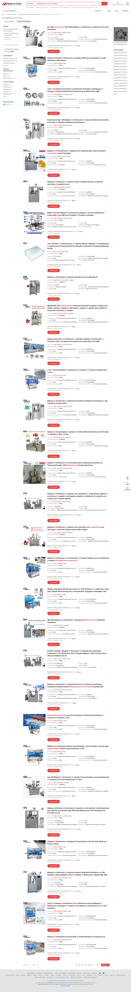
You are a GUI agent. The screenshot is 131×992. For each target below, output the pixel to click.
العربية (83, 975)
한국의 (78, 975)
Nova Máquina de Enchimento (122, 64)
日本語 (35, 975)
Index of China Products (76, 977)
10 (29, 965)
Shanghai (7, 89)
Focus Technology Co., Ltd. (62, 980)
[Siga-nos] (103, 973)
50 (37, 965)
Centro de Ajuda (31, 973)
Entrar (127, 5)
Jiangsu (7, 91)
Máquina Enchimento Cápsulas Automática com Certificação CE (72, 277)
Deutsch (52, 975)
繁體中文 (29, 975)
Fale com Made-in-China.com (75, 973)
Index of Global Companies (90, 977)
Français (41, 975)
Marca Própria (9, 78)
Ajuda (109, 11)
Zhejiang (7, 84)
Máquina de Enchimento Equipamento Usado (83, 7)
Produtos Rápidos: (30, 7)
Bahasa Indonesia (121, 975)
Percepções (94, 973)
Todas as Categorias (10, 11)
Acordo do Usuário (48, 973)
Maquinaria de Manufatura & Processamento (10, 30)
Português (58, 975)
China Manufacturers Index (61, 977)
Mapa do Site (87, 973)
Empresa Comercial (10, 58)
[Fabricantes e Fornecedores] (11, 4)
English (17, 975)
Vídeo (25, 26)
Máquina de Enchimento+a (42, 7)
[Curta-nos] (100, 973)
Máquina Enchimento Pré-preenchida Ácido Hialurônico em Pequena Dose (76, 937)
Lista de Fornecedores (24, 21)
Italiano (65, 975)
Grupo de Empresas (9, 63)
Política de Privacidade (60, 973)
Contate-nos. (8, 104)
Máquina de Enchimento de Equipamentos (60, 7)
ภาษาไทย (100, 975)
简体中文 (23, 975)
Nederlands (90, 975)
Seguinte (104, 965)
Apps (116, 11)
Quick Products (50, 977)
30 (33, 965)
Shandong (7, 87)
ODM (6, 76)
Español (47, 975)
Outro (5, 65)
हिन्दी (95, 975)
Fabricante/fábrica (10, 61)
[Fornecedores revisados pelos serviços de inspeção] (11, 49)
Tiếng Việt (112, 975)
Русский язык (72, 975)
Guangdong (8, 94)
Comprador (98, 11)
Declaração (39, 973)
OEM (6, 73)
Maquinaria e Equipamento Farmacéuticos (11, 34)
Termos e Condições (65, 986)
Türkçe (106, 975)
